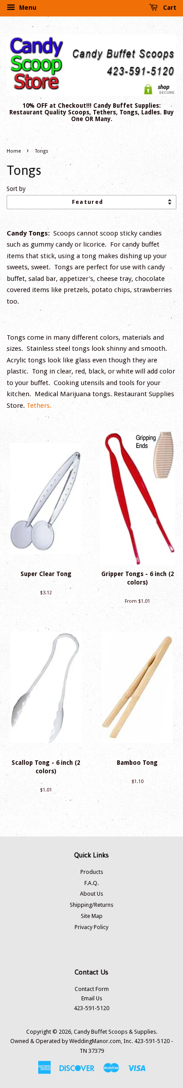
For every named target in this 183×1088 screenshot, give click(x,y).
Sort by (16, 188)
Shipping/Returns (91, 904)
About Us (91, 893)
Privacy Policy (91, 927)
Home (14, 151)
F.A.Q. (91, 883)
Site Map (92, 916)
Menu (26, 7)
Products (91, 872)
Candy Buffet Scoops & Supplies (115, 1031)
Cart (168, 7)
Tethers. (39, 406)
